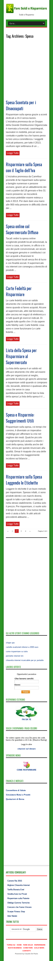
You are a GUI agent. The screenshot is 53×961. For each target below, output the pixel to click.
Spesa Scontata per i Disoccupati (21, 105)
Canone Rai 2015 (14, 881)
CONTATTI (27, 951)
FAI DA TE (26, 719)
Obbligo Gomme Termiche (18, 903)
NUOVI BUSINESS (15, 948)
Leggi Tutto (13, 153)
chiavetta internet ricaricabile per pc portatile (25, 660)
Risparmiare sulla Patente (18, 898)
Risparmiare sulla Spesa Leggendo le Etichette (24, 480)
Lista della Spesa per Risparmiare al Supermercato (21, 356)
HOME (19, 945)
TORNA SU (11, 945)
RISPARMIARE (39, 945)
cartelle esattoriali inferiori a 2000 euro (22, 647)
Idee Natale (12, 916)
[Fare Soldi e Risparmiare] (26, 12)
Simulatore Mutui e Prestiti (18, 795)
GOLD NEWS (39, 948)
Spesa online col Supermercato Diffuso (22, 229)
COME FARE (28, 948)
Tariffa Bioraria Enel (15, 889)
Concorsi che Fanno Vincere (19, 907)
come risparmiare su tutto (17, 651)
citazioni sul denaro (27, 749)
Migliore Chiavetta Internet (18, 885)
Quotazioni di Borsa (15, 799)
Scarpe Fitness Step (16, 911)
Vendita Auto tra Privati (17, 894)
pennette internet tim (14, 656)
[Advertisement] (26, 71)
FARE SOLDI (28, 945)
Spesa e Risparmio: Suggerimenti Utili (20, 418)
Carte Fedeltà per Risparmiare (19, 291)
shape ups (10, 643)
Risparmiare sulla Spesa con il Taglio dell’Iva (24, 167)
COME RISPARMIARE (26, 770)
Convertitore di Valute (16, 790)
